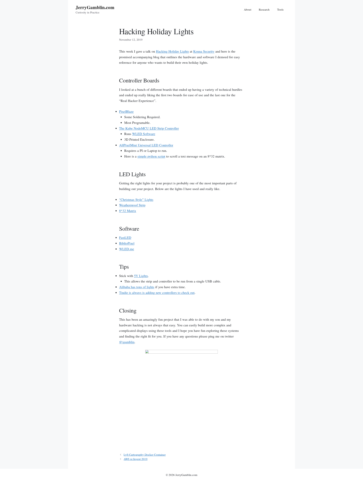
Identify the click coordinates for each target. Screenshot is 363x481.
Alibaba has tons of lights (136, 287)
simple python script (151, 156)
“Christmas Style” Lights (136, 199)
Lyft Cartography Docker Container (145, 454)
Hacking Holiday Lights (172, 51)
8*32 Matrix (127, 210)
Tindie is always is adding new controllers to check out (157, 292)
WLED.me (126, 249)
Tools (280, 9)
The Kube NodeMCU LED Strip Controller (149, 128)
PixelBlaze (126, 111)
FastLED (125, 237)
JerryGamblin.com (95, 7)
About (247, 9)
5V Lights (141, 275)
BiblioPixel (126, 243)
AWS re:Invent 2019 (135, 459)
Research (264, 9)
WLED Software (143, 133)
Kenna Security (203, 51)
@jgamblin (126, 342)
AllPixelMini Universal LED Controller (146, 145)
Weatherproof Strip (132, 205)
